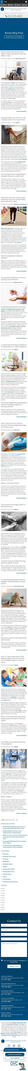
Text (25, 5)
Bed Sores (16, 430)
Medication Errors (18, 282)
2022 (3, 898)
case (13, 553)
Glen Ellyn (9, 1024)
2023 (3, 895)
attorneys (10, 392)
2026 (3, 888)
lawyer (14, 98)
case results (18, 710)
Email (11, 5)
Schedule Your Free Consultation (14, 36)
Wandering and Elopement (20, 204)
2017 (3, 909)
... (15, 819)
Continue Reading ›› (21, 111)
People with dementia (6, 228)
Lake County (13, 1033)
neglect (12, 725)
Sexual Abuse (7, 879)
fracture (13, 82)
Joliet (24, 1022)
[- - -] (1, 1)
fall (19, 612)
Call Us (4, 5)
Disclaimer (22, 960)
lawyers (9, 627)
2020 (3, 902)
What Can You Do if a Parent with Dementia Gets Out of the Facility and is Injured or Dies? (15, 837)
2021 (3, 900)
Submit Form (14, 966)
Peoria (22, 1024)
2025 (3, 891)
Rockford (15, 1024)
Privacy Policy (14, 962)
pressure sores (21, 454)
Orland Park (19, 1022)
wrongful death (21, 161)
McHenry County (5, 1033)
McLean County (16, 1035)
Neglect (17, 122)
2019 (3, 905)
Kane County (17, 1032)
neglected (13, 697)
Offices (18, 5)
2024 (3, 893)
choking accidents (11, 381)
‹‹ (1, 819)
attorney (24, 159)
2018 (3, 907)
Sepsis (5, 876)
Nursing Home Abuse (9, 869)
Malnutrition (6, 861)
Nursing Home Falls (20, 58)
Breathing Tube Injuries (9, 856)
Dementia (5, 859)
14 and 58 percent (10, 89)
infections (8, 774)
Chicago (13, 1022)
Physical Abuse (7, 874)
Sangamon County (6, 1035)
